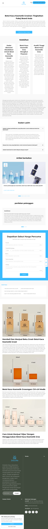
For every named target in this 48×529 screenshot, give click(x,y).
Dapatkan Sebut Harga (24, 32)
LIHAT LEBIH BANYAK (9, 190)
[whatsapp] (46, 262)
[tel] (46, 259)
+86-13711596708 (34, 508)
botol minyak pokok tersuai (30, 293)
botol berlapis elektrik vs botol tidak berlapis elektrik (15, 291)
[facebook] (26, 512)
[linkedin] (36, 512)
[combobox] (8, 250)
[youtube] (29, 512)
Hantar (24, 274)
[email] (46, 265)
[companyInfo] (24, 3)
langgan (17, 493)
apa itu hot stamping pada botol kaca (12, 293)
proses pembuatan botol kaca (27, 288)
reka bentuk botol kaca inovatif (11, 288)
